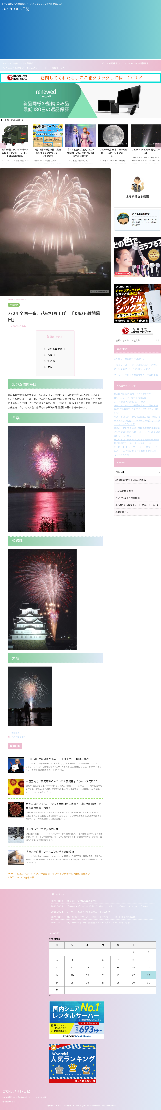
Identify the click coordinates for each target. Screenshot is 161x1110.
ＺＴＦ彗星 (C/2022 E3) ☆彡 (129, 401)
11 (72, 967)
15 (133, 967)
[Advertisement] (80, 37)
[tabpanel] (15, 145)
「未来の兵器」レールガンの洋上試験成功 (50, 851)
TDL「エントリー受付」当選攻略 (130, 397)
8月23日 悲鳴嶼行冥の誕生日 (129, 358)
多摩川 (50, 355)
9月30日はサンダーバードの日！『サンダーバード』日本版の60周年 (101, 917)
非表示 (59, 336)
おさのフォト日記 (15, 8)
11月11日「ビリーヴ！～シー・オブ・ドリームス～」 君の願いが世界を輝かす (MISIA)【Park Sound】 (136, 451)
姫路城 (50, 361)
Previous (3, 146)
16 (148, 967)
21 (118, 975)
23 (148, 975)
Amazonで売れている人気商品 (18, 63)
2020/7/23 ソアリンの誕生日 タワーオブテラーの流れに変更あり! (54, 873)
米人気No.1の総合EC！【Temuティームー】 (25, 68)
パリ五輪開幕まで (79, 63)
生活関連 (15, 732)
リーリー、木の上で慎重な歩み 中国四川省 (136, 374)
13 (102, 967)
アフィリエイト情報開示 (136, 63)
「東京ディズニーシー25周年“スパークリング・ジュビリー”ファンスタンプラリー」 (135, 366)
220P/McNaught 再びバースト (113, 151)
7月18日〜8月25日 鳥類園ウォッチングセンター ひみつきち (15, 153)
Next (158, 146)
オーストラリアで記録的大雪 (42, 829)
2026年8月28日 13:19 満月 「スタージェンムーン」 (80, 153)
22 (133, 975)
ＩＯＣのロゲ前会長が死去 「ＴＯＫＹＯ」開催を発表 (57, 759)
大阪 (49, 367)
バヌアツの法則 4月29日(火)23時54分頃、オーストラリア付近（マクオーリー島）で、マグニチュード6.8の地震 (137, 420)
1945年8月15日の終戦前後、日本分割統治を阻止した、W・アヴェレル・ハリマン (146, 154)
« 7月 (52, 995)
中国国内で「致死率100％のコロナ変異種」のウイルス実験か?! (62, 781)
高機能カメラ (58, 68)
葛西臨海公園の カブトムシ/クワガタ (132, 394)
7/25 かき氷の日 (25, 877)
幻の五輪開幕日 (55, 349)
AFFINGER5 (111, 1105)
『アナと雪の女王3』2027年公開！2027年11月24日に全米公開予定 (47, 153)
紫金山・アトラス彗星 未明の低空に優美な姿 (137, 428)
